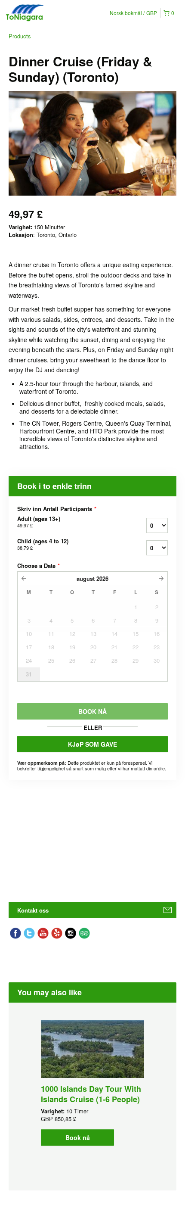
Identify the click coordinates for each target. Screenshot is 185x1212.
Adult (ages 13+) (38, 522)
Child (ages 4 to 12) (42, 544)
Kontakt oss (33, 910)
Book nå (77, 1137)
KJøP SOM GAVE (92, 744)
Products (20, 36)
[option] (92, 1083)
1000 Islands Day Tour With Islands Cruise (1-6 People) (91, 1094)
